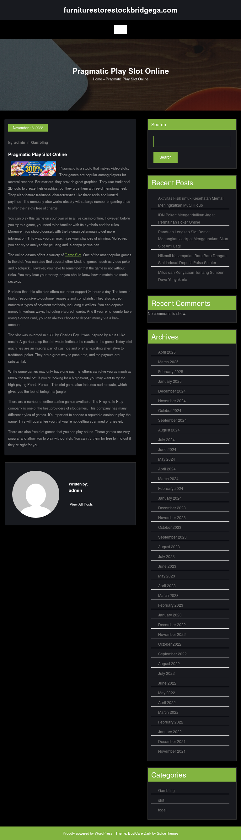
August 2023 (169, 546)
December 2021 (172, 741)
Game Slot (73, 254)
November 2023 (172, 517)
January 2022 (170, 731)
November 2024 (172, 400)
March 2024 (168, 478)
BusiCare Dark (139, 833)
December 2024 (172, 390)
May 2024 (166, 459)
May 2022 (166, 692)
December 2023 (172, 507)
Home (97, 78)
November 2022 (172, 634)
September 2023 (172, 536)
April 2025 (167, 352)
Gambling (39, 142)
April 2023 (167, 585)
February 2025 (170, 371)
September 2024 (172, 420)
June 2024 (167, 449)
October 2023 (169, 527)
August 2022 (169, 663)
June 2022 (167, 683)
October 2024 (169, 410)
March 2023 (168, 595)
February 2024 (170, 488)
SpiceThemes (168, 833)
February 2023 (170, 605)
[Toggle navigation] (120, 30)
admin (19, 142)
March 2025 (168, 361)
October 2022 (169, 644)
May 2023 (166, 575)
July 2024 (166, 439)
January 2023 (170, 614)
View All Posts (81, 504)
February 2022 (170, 721)
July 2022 (166, 673)
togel (162, 809)
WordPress (104, 833)
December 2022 (172, 624)
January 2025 (170, 381)
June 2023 (167, 566)
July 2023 (166, 556)
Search (158, 124)
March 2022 (168, 712)
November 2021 (172, 751)
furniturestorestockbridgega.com (121, 10)
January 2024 (170, 498)
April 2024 (167, 468)
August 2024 (169, 429)
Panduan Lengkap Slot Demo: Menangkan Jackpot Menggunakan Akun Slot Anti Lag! (193, 238)
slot (161, 800)
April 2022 (167, 702)
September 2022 (172, 653)
